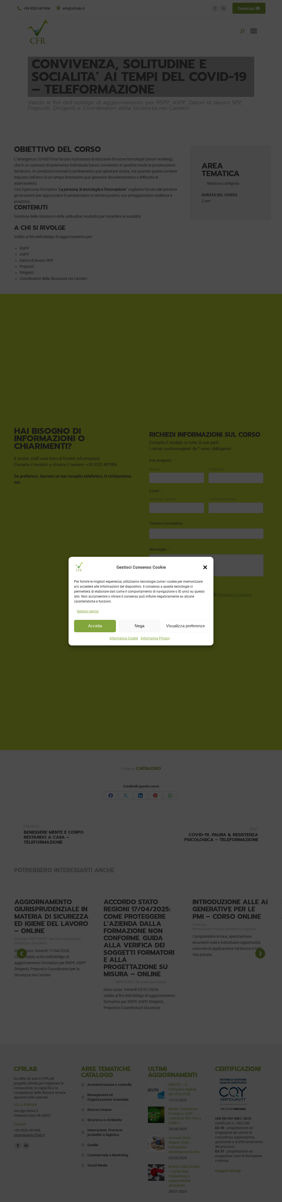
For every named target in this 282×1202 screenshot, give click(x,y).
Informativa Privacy (155, 638)
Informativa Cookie (124, 638)
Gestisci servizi (88, 611)
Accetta (95, 625)
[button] (205, 567)
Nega (139, 625)
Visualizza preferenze (185, 625)
